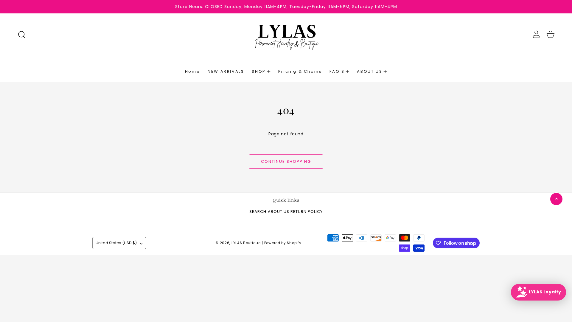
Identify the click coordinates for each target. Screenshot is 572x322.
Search (257, 211)
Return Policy (306, 211)
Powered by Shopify (282, 243)
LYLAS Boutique (246, 243)
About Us (278, 211)
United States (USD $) (116, 243)
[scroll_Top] (556, 199)
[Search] (21, 34)
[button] (21, 34)
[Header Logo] (286, 34)
